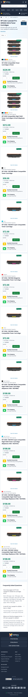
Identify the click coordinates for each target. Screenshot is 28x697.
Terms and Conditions (18, 692)
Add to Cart (16, 78)
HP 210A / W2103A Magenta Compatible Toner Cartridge (11, 279)
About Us (3, 654)
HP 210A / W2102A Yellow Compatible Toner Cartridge (11, 332)
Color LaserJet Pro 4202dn (14, 17)
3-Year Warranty (14, 638)
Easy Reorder (4, 669)
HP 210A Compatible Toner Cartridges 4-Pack (11, 64)
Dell (13, 10)
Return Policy (18, 656)
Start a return (18, 659)
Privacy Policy (10, 692)
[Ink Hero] (7, 2)
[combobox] (14, 6)
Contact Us (17, 661)
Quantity (4, 76)
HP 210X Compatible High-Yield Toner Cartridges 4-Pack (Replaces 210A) (13, 118)
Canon (8, 10)
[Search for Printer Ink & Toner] (25, 6)
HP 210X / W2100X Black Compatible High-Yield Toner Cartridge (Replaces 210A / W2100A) (14, 386)
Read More (3, 31)
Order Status (4, 671)
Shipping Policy (4, 661)
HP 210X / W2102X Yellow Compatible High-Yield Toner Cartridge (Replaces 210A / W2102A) (13, 552)
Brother (3, 10)
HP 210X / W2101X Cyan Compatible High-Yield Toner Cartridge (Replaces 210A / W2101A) (13, 442)
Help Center (18, 654)
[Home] (1, 17)
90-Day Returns (14, 642)
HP (21, 10)
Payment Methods (5, 659)
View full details (14, 56)
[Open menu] (1, 2)
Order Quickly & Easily (14, 645)
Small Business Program (6, 656)
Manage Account (5, 667)
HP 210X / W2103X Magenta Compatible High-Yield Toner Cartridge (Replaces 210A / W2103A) (13, 497)
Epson (17, 10)
